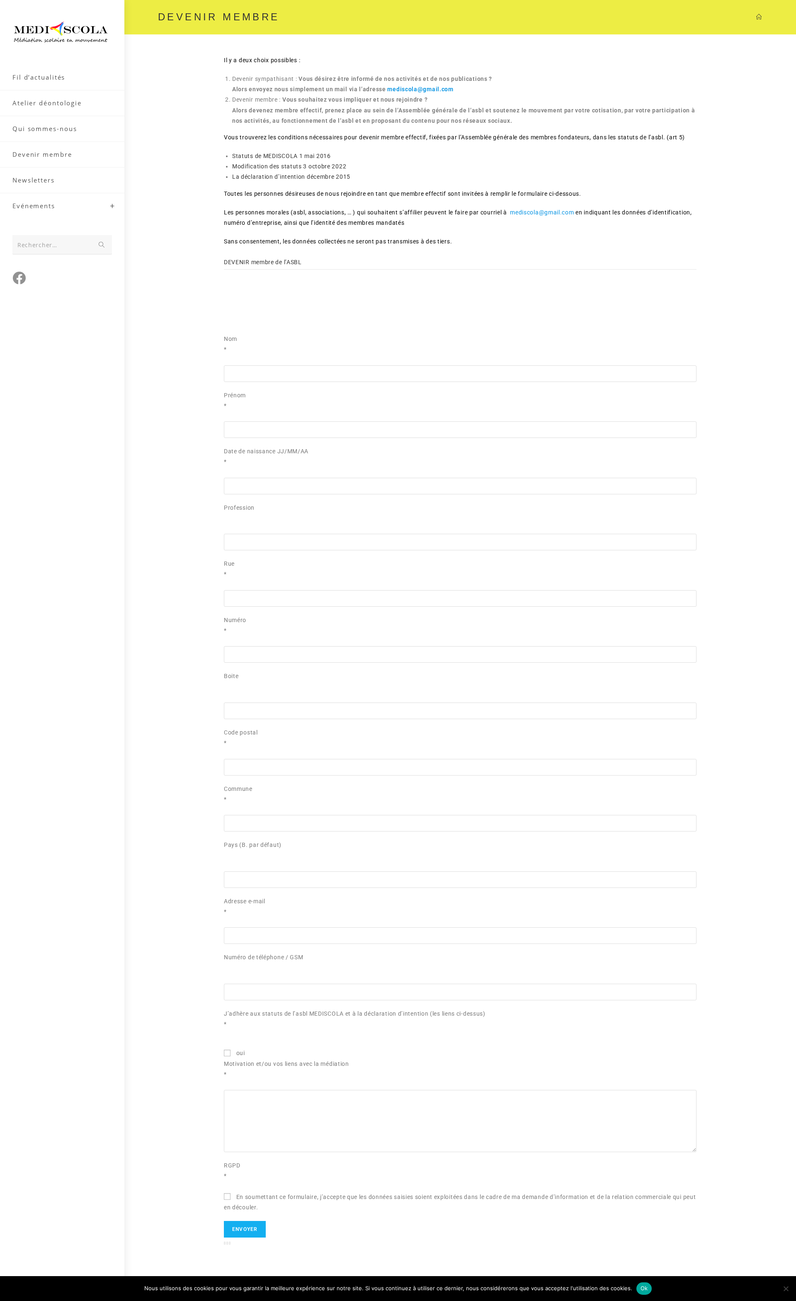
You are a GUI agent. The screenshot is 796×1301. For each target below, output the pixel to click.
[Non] (785, 1288)
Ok (644, 1288)
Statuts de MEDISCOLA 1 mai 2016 (281, 156)
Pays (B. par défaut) (253, 844)
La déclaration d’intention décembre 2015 (291, 176)
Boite (231, 676)
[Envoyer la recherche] (101, 245)
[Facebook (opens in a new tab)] (19, 278)
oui (240, 1053)
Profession (239, 507)
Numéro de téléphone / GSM (263, 957)
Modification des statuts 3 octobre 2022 (289, 166)
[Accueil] (759, 17)
